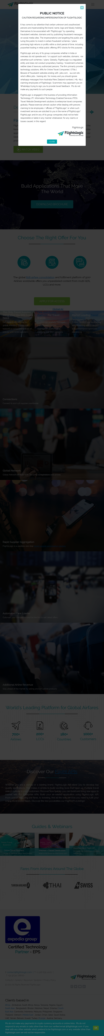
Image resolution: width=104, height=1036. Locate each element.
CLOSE (52, 142)
